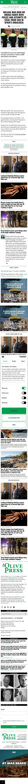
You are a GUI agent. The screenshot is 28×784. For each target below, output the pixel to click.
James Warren (16, 26)
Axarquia (14, 145)
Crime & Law (6, 7)
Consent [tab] (5, 361)
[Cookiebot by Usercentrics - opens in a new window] (19, 357)
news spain (20, 145)
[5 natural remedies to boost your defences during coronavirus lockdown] (14, 285)
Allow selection (14, 418)
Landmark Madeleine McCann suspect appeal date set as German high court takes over (12, 177)
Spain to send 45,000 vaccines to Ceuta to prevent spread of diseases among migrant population (14, 661)
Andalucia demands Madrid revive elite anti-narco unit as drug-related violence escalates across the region (13, 441)
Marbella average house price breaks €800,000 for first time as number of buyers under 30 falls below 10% (14, 655)
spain (13, 147)
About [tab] (23, 361)
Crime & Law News (20, 134)
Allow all (14, 410)
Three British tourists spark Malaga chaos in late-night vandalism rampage (14, 231)
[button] (25, 613)
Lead (12, 7)
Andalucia (7, 145)
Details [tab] (14, 361)
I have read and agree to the (13, 721)
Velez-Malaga (14, 149)
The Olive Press (19, 147)
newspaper (7, 147)
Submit (14, 727)
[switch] (24, 393)
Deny (14, 424)
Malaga (16, 7)
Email (3, 709)
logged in (11, 271)
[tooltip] (7, 263)
